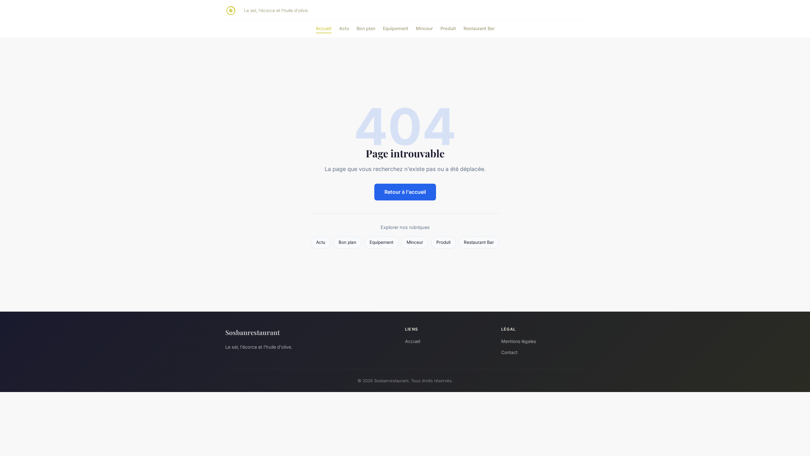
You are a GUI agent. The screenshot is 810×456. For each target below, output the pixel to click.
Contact (509, 352)
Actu (344, 28)
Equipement (395, 28)
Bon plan (366, 28)
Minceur (424, 28)
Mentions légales (518, 341)
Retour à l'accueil (405, 192)
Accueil (324, 28)
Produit (448, 28)
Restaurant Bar (479, 28)
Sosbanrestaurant (252, 332)
